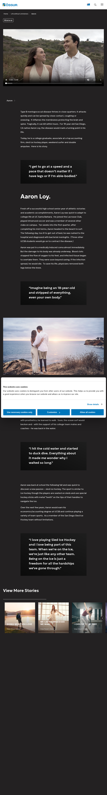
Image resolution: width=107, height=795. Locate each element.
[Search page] (95, 4)
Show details (93, 404)
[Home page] (10, 4)
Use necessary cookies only (19, 412)
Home (6, 14)
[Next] (102, 618)
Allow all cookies (87, 412)
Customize (52, 412)
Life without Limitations (19, 14)
